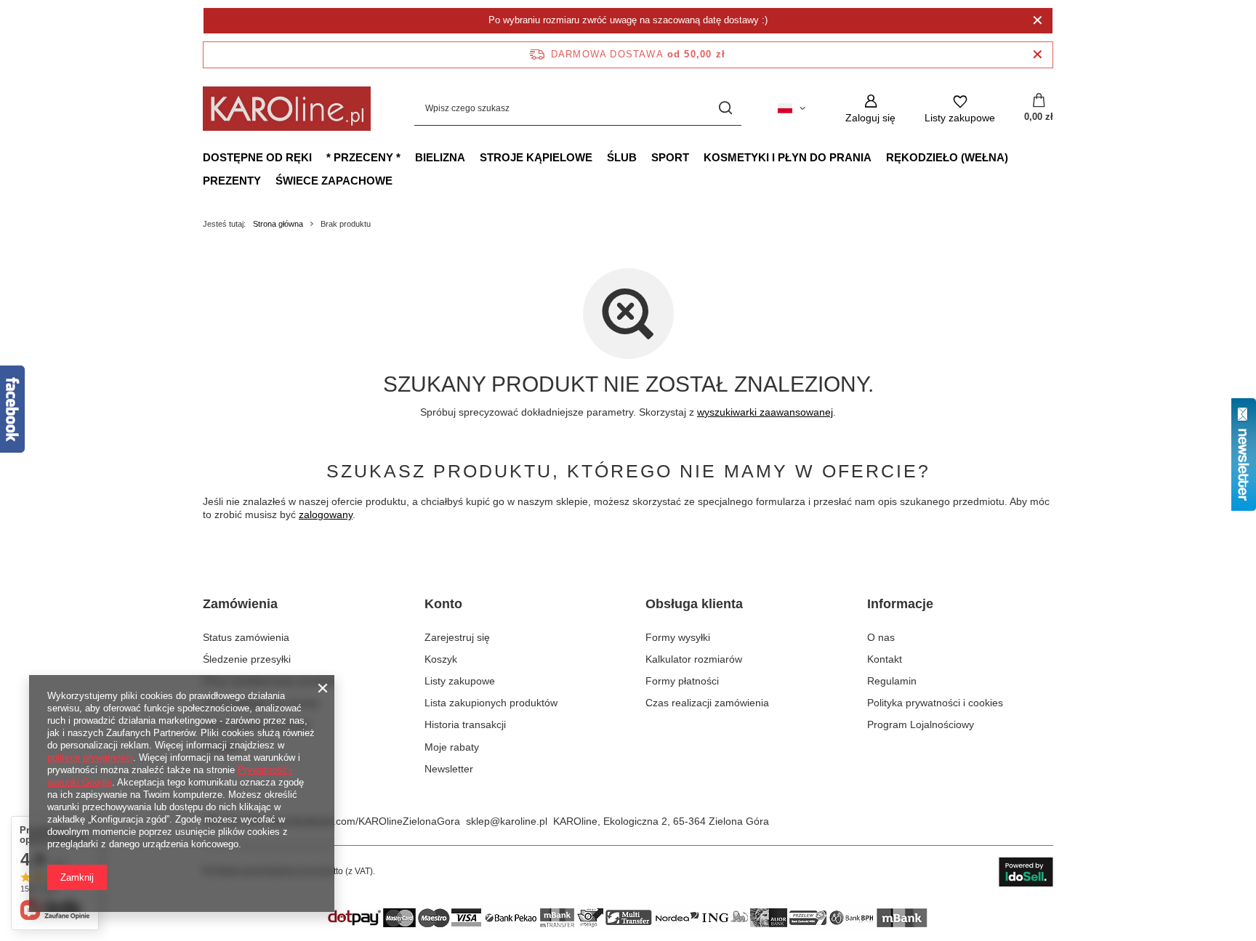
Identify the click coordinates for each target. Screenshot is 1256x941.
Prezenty (232, 180)
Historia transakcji (465, 724)
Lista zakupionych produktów (490, 702)
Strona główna (278, 223)
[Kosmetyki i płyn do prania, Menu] (878, 157)
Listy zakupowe (459, 681)
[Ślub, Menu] (644, 157)
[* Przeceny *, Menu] (407, 157)
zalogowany (326, 514)
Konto (443, 604)
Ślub (622, 157)
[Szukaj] (725, 108)
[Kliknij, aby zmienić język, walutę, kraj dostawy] (791, 108)
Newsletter (448, 769)
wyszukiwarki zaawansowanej (765, 412)
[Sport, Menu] (696, 157)
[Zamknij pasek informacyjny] (1038, 55)
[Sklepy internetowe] (1026, 872)
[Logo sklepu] (287, 108)
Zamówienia (240, 604)
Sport (670, 157)
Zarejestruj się (457, 637)
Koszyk (440, 659)
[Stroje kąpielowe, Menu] (599, 157)
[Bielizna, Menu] (472, 157)
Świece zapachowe (333, 180)
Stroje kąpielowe (536, 157)
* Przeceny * (363, 157)
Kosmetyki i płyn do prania (787, 157)
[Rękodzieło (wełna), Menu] (1015, 157)
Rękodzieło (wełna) (947, 157)
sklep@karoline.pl (506, 821)
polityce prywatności (90, 757)
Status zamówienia (246, 637)
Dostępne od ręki (257, 157)
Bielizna (440, 157)
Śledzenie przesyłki (247, 659)
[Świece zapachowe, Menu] (399, 180)
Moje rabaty (451, 747)
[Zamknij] (1038, 20)
